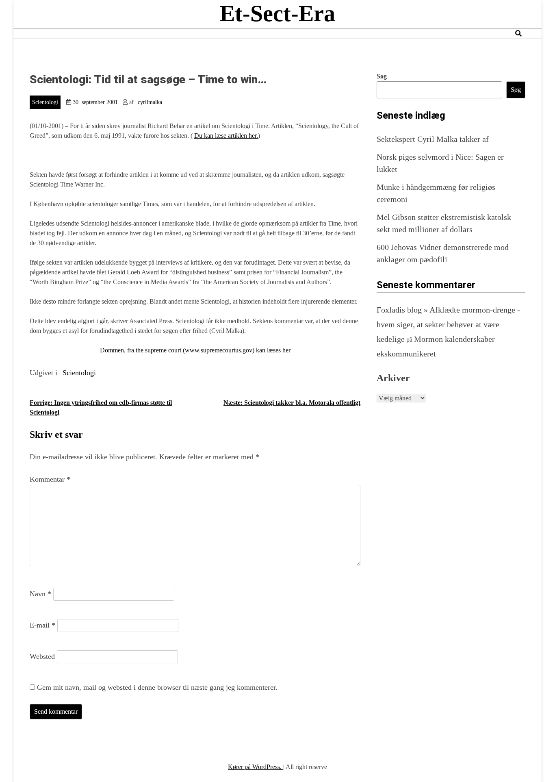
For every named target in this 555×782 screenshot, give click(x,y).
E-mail (42, 625)
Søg (382, 76)
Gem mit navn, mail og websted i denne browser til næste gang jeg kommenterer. (157, 687)
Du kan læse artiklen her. (226, 135)
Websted (42, 656)
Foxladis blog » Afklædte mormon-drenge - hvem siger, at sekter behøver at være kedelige (448, 324)
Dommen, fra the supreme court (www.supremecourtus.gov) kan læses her (195, 350)
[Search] (518, 33)
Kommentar (50, 479)
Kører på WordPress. (255, 766)
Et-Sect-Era (277, 13)
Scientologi (45, 102)
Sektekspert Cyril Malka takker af (433, 139)
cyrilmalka (150, 102)
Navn (40, 594)
